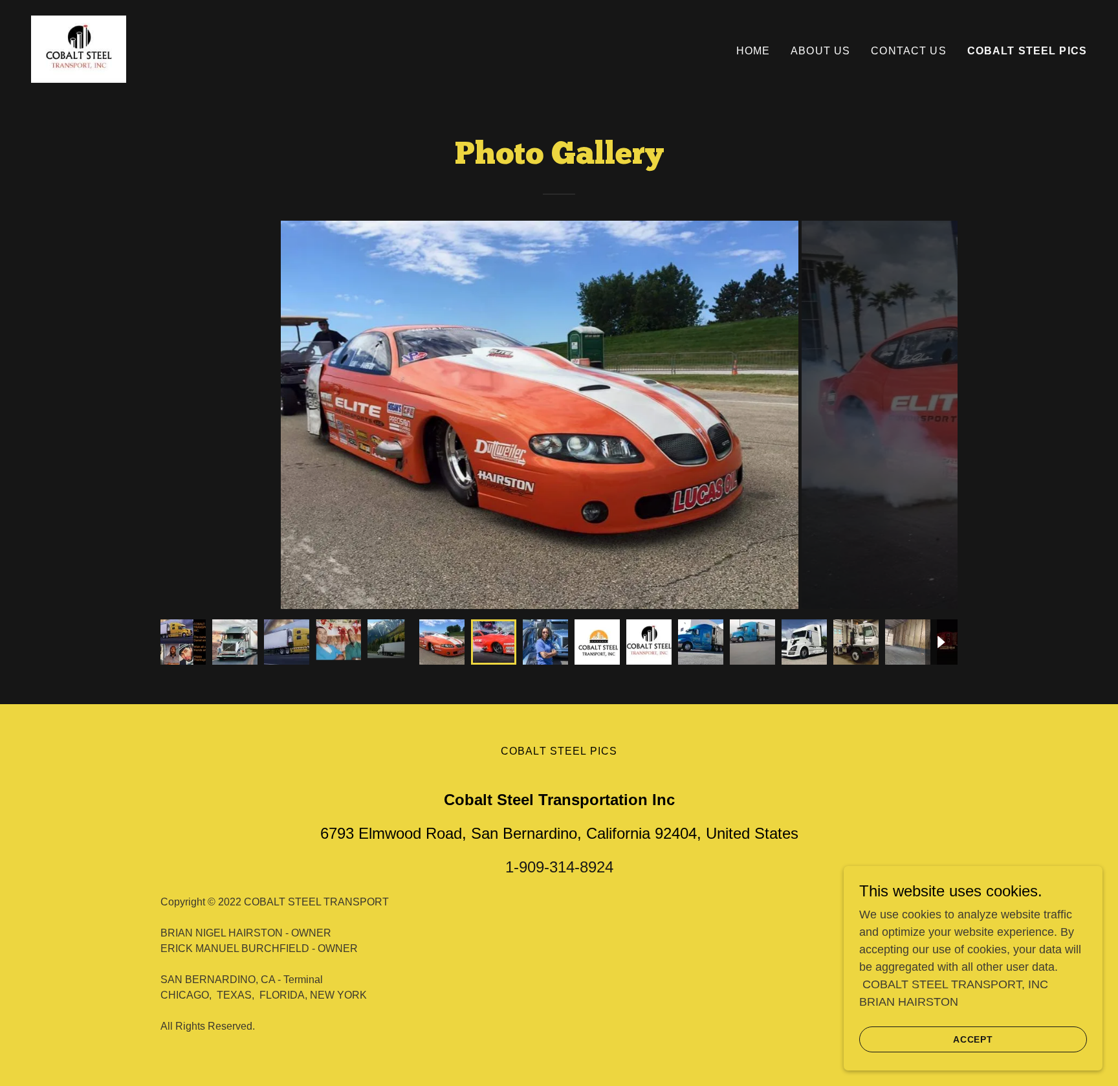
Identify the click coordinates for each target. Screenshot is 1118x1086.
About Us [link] (820, 50)
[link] (78, 48)
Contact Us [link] (908, 50)
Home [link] (753, 50)
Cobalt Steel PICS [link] (1027, 50)
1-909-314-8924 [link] (559, 867)
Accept (973, 1039)
